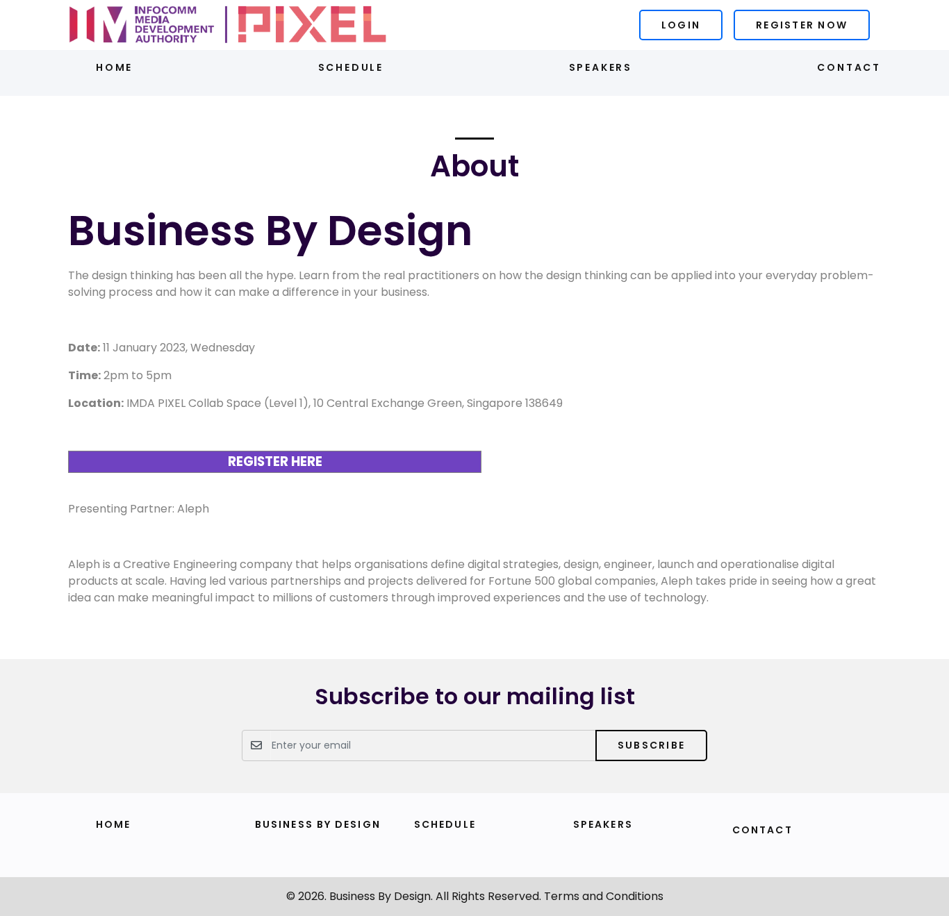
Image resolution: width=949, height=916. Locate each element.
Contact (849, 67)
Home (114, 67)
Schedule (350, 67)
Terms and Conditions (603, 896)
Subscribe (651, 745)
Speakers (600, 67)
